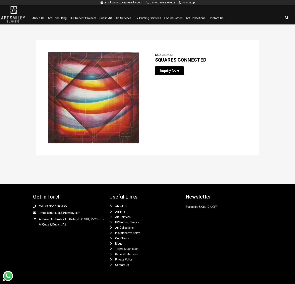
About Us (38, 18)
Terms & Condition (126, 248)
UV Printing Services (148, 18)
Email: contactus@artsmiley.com (59, 212)
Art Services (123, 18)
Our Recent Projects (83, 18)
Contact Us (216, 18)
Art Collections (195, 18)
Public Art (106, 18)
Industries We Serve (127, 233)
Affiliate (120, 211)
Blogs (118, 243)
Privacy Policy (123, 259)
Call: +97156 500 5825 (53, 206)
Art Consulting (57, 18)
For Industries (173, 18)
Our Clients (122, 238)
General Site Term (126, 254)
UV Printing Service (127, 222)
